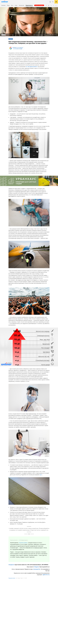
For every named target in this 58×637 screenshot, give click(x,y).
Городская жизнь (11, 578)
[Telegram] (46, 5)
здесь (41, 474)
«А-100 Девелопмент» (32, 66)
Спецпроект (11, 564)
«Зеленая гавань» (23, 542)
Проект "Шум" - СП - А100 (22, 578)
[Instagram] (49, 5)
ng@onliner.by (46, 574)
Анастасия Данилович (39, 34)
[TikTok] (54, 5)
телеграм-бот (36, 569)
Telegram (36, 566)
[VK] (51, 5)
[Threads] (56, 5)
